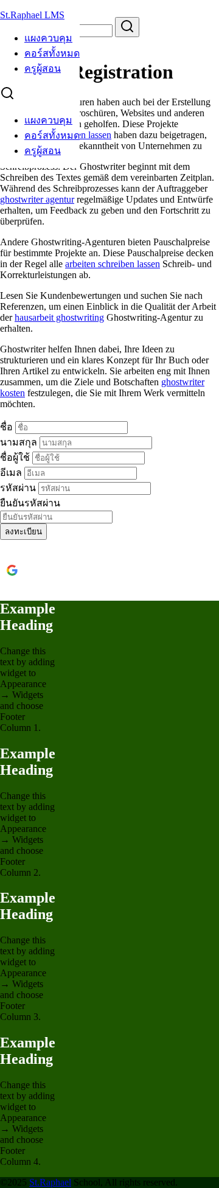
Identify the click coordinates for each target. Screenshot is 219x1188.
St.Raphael (50, 1182)
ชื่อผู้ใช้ (16, 457)
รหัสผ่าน (19, 488)
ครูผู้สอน (42, 68)
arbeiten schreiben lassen (112, 264)
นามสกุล (20, 442)
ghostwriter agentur (37, 199)
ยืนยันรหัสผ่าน (30, 503)
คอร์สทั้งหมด (52, 53)
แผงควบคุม (48, 38)
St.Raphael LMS (32, 15)
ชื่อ (7, 427)
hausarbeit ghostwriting (59, 317)
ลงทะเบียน (23, 531)
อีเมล (12, 472)
